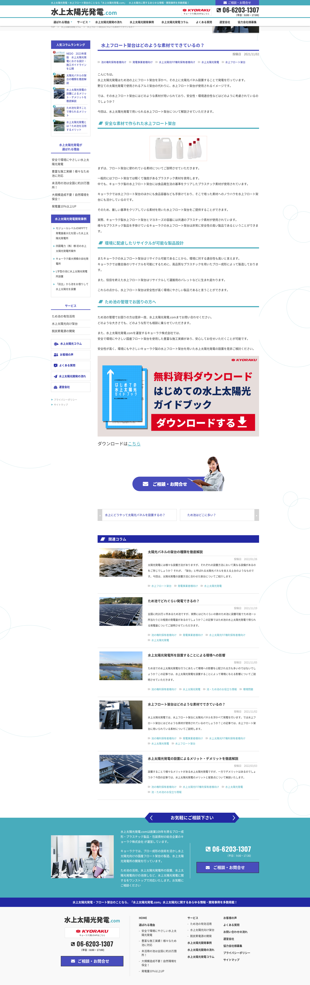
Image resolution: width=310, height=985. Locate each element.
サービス (192, 918)
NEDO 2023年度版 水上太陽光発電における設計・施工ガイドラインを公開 (76, 61)
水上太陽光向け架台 (65, 323)
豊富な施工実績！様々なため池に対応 (70, 173)
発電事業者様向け (143, 62)
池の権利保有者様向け (113, 62)
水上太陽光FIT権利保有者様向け (177, 62)
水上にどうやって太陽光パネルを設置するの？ (135, 515)
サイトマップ (61, 405)
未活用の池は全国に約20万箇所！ (71, 185)
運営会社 (64, 387)
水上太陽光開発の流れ (72, 376)
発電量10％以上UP (64, 206)
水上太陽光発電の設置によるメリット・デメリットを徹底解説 (76, 95)
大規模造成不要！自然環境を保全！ (70, 196)
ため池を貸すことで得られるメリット (76, 112)
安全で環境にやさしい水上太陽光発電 (70, 162)
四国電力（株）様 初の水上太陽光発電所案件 (71, 248)
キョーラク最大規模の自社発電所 (72, 261)
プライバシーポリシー (65, 400)
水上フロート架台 (235, 62)
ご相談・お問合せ (239, 2)
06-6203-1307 (231, 849)
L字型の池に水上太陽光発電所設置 (71, 274)
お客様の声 (66, 354)
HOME (143, 918)
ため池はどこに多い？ (201, 515)
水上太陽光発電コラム (200, 956)
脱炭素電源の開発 (63, 331)
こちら (134, 444)
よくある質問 (67, 365)
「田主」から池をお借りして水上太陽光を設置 (72, 286)
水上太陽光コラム (71, 343)
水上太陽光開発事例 (199, 942)
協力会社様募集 (232, 946)
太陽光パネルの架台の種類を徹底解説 (76, 79)
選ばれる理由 (147, 925)
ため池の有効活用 (63, 316)
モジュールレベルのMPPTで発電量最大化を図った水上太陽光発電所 (72, 233)
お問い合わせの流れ (235, 932)
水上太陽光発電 (84, 12)
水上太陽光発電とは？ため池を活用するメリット (76, 126)
